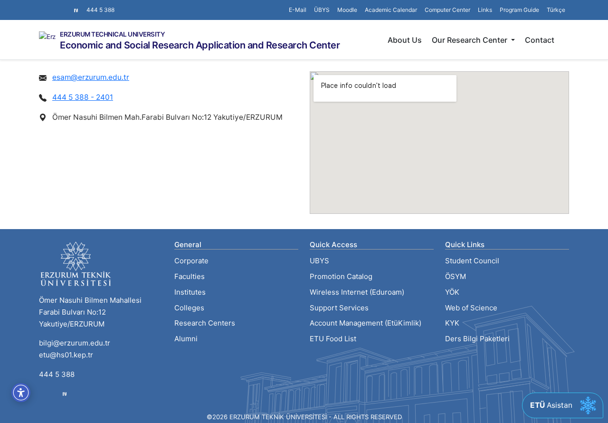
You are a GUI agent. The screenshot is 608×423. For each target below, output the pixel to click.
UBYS (319, 260)
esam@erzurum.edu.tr (90, 77)
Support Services (339, 307)
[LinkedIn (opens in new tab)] (58, 5)
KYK (452, 322)
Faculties (189, 276)
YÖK (452, 292)
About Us (405, 40)
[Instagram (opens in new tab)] (43, 5)
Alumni (186, 338)
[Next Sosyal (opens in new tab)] (76, 10)
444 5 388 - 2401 (82, 97)
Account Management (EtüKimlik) (365, 322)
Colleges (189, 307)
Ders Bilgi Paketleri (477, 338)
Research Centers (204, 322)
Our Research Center (470, 40)
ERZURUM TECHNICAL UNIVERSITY (112, 34)
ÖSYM (455, 276)
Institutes (190, 292)
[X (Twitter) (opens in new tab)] (50, 5)
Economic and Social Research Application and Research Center (200, 45)
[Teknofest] (64, 393)
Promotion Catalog (341, 276)
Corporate (191, 260)
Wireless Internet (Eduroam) (357, 292)
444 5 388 (100, 9)
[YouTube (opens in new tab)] (65, 5)
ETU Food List (333, 338)
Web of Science (471, 307)
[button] (485, 10)
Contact (539, 40)
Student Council (472, 260)
